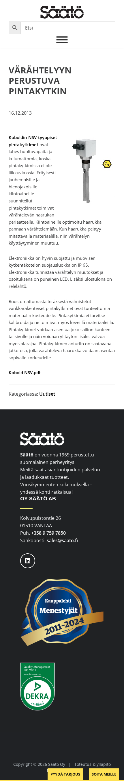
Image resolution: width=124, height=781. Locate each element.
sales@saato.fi (62, 540)
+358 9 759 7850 (48, 533)
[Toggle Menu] (62, 39)
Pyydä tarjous (65, 774)
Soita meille (104, 774)
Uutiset (47, 394)
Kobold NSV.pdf (24, 372)
